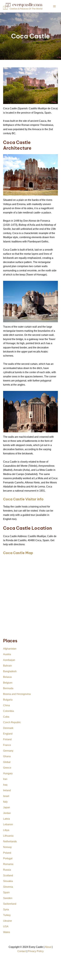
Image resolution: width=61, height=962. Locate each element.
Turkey (7, 915)
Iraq (5, 784)
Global (6, 762)
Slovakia (8, 881)
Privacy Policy (36, 951)
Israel (6, 796)
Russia (7, 869)
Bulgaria (8, 699)
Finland (7, 739)
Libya (6, 830)
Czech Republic (12, 722)
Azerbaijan (9, 660)
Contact (21, 951)
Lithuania (8, 835)
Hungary (8, 773)
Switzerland (9, 903)
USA (5, 926)
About (48, 947)
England (8, 733)
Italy (5, 801)
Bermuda (8, 688)
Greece (7, 767)
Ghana (7, 756)
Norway (7, 847)
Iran (5, 779)
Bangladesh (10, 671)
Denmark (8, 728)
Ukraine (7, 920)
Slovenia (8, 886)
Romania (8, 864)
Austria (7, 654)
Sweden (7, 898)
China (6, 705)
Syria (6, 909)
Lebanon (8, 824)
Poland (7, 852)
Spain (6, 892)
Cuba (6, 716)
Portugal (8, 858)
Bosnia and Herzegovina (17, 694)
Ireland (7, 790)
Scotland (8, 875)
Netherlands (10, 841)
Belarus (7, 677)
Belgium (7, 682)
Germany (8, 750)
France (7, 745)
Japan (6, 807)
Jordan (7, 813)
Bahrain (7, 665)
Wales (6, 932)
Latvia (6, 818)
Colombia (8, 711)
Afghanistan (9, 648)
